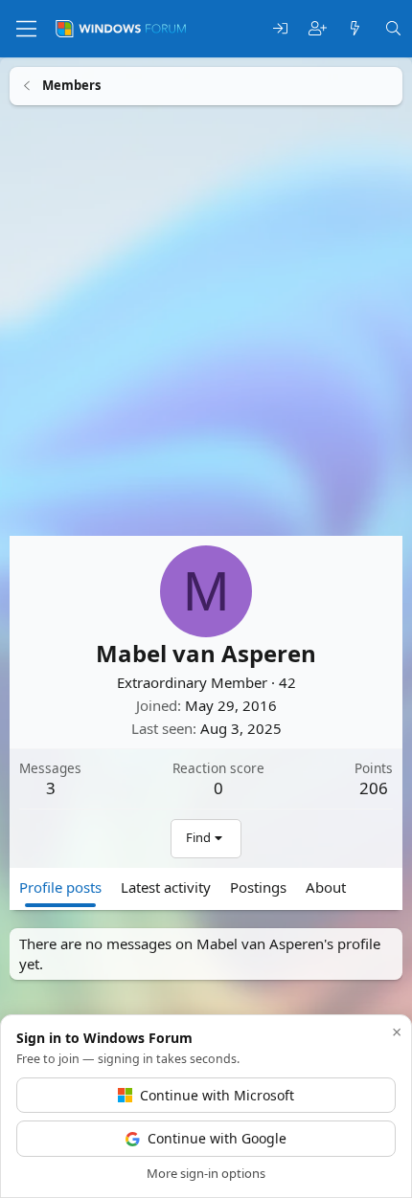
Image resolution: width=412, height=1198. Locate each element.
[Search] (393, 29)
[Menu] (26, 29)
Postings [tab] (258, 886)
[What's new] (355, 29)
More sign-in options (206, 1173)
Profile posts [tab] (60, 886)
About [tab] (326, 886)
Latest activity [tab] (166, 886)
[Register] (317, 29)
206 (373, 787)
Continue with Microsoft (217, 1095)
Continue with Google (217, 1138)
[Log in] (280, 29)
